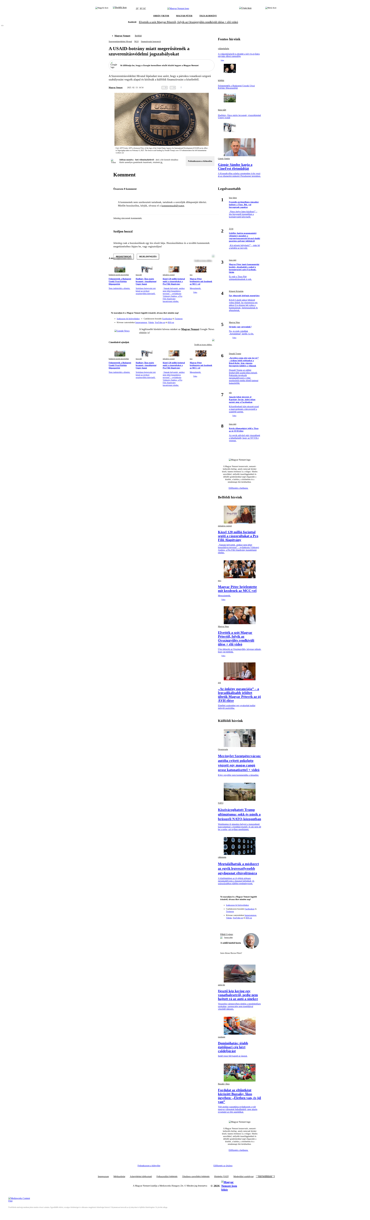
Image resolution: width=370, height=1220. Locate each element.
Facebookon (167, 319)
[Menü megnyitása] (271, 8)
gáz (230, 393)
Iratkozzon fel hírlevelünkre (128, 319)
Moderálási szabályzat (243, 1176)
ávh (219, 683)
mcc (191, 275)
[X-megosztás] (207, 87)
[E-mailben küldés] (201, 87)
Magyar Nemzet (122, 36)
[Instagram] (204, 317)
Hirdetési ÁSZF (221, 1176)
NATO (220, 803)
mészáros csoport (169, 275)
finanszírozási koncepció (151, 41)
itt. (161, 162)
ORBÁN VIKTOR (161, 16)
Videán (151, 322)
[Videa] (199, 321)
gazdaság (221, 1037)
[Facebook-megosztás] (212, 87)
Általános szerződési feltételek (196, 1176)
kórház (221, 80)
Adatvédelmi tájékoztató (141, 1176)
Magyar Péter (234, 322)
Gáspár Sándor (224, 159)
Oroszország (223, 749)
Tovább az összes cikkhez (203, 345)
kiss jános (233, 198)
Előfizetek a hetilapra (238, 488)
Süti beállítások (265, 1176)
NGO (136, 41)
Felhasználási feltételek (167, 1176)
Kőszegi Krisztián (236, 291)
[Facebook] (199, 317)
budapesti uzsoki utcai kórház (119, 275)
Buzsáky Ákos (224, 1084)
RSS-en (171, 322)
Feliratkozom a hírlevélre (200, 161)
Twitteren (179, 319)
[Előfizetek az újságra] (245, 8)
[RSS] (210, 321)
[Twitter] (210, 317)
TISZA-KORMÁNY (208, 16)
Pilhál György (226, 934)
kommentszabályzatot (172, 205)
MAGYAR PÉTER (184, 16)
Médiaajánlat (119, 1176)
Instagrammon (141, 322)
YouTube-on (160, 322)
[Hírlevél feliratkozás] (210, 313)
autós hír (221, 985)
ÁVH (231, 229)
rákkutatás (222, 857)
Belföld (138, 36)
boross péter (228, 937)
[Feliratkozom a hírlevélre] (119, 8)
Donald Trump (235, 354)
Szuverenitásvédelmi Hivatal (120, 41)
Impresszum (103, 1176)
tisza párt (139, 275)
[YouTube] (204, 321)
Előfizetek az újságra (222, 1165)
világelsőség (223, 49)
